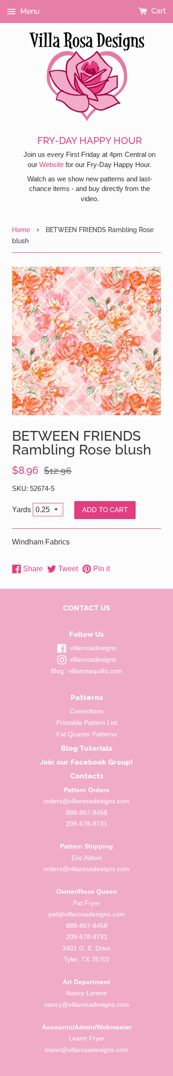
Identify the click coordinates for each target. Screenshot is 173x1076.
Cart (157, 10)
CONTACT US (86, 608)
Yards (21, 510)
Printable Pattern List (86, 722)
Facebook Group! (102, 762)
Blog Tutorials (86, 748)
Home (21, 229)
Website (51, 164)
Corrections (86, 711)
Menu (29, 11)
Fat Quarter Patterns (86, 734)
